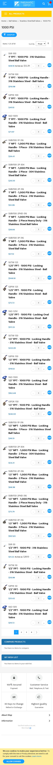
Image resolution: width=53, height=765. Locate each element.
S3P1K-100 (13, 95)
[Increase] (44, 66)
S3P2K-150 (13, 402)
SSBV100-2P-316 (16, 189)
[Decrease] (33, 66)
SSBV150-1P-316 (15, 422)
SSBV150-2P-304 (16, 447)
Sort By (31, 44)
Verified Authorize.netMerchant (26, 727)
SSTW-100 (13, 74)
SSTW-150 (13, 336)
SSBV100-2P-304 (16, 165)
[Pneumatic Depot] (24, 4)
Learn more (36, 756)
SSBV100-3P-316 (16, 238)
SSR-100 (12, 53)
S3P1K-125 (13, 287)
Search (43, 3)
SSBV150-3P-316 (16, 520)
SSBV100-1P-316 (16, 140)
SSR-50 (11, 544)
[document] (26, 757)
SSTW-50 (12, 565)
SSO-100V (13, 116)
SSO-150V (13, 377)
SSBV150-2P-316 (16, 471)
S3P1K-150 (13, 356)
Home (3, 21)
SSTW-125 (13, 262)
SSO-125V (13, 311)
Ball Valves (13, 21)
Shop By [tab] (11, 34)
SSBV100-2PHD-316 (17, 214)
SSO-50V (12, 607)
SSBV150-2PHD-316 (17, 496)
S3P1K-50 (12, 586)
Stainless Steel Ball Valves (30, 21)
